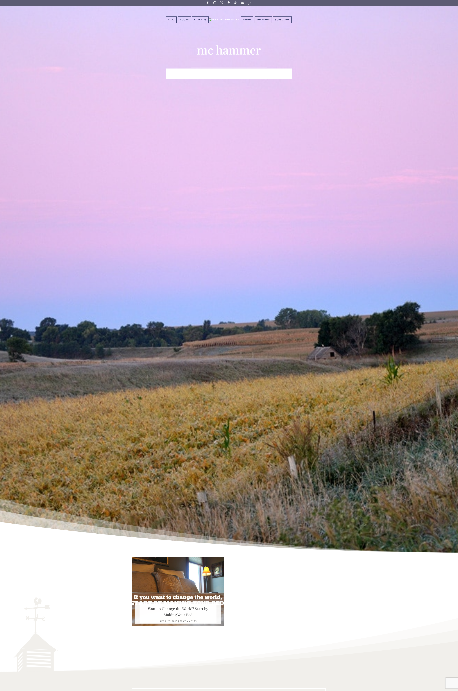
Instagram (215, 3)
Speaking (263, 19)
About (247, 19)
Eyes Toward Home (248, 71)
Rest (206, 76)
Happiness (222, 71)
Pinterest (229, 3)
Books (184, 19)
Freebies (200, 19)
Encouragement (279, 71)
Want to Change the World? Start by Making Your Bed (178, 611)
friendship (246, 76)
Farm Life (186, 71)
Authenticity (224, 76)
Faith (171, 71)
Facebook (208, 3)
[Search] (250, 4)
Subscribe (243, 3)
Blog (171, 19)
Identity (203, 71)
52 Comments (188, 621)
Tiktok (236, 3)
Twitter (222, 3)
